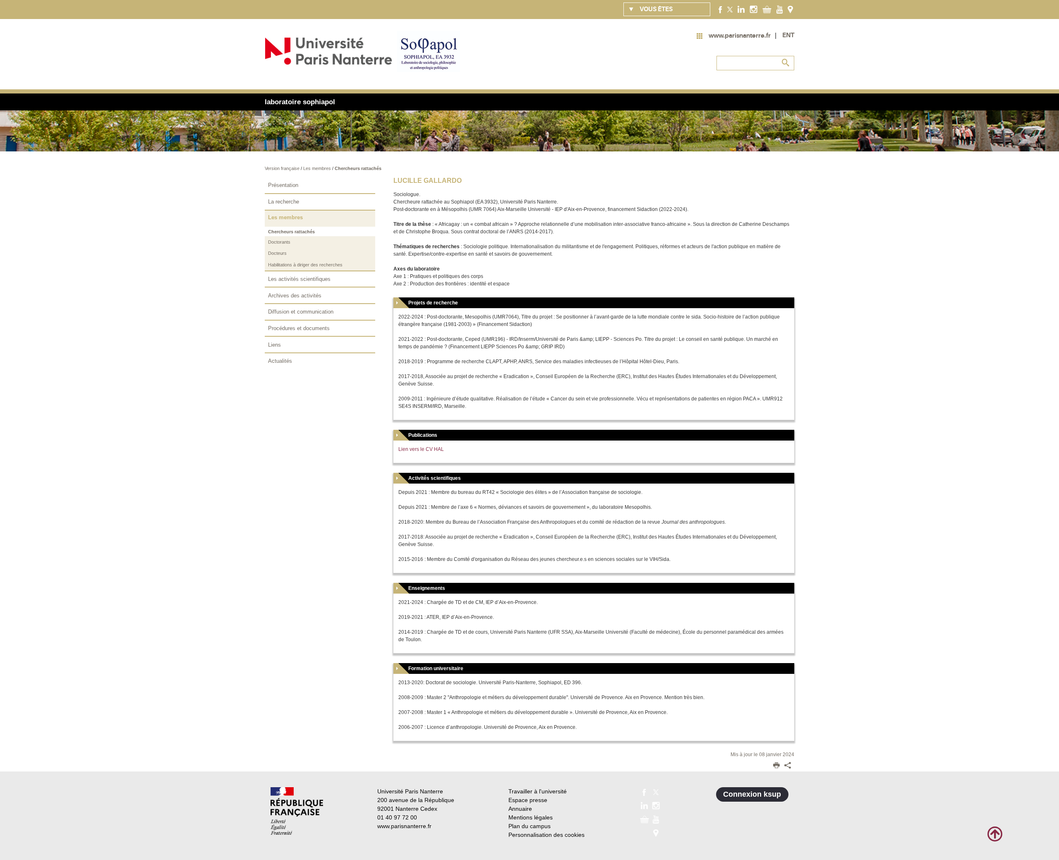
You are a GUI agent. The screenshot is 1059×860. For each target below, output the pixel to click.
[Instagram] (753, 9)
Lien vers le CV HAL (421, 449)
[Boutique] (766, 9)
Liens (274, 345)
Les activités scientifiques (299, 279)
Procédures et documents (299, 328)
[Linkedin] (741, 9)
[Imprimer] (776, 766)
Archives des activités (294, 295)
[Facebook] (720, 9)
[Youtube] (779, 9)
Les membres (317, 168)
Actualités (280, 361)
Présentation (283, 185)
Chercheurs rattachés (358, 168)
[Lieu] (790, 9)
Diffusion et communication (300, 312)
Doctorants (279, 242)
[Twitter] (730, 9)
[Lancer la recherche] (786, 63)
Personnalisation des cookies (546, 834)
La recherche (283, 202)
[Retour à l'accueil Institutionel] (297, 811)
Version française (283, 168)
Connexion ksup (752, 794)
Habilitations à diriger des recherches (305, 264)
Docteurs (277, 253)
